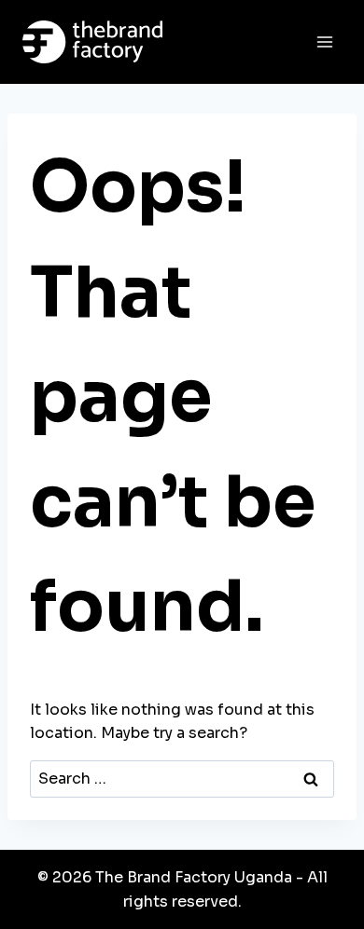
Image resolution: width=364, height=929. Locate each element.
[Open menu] (324, 41)
